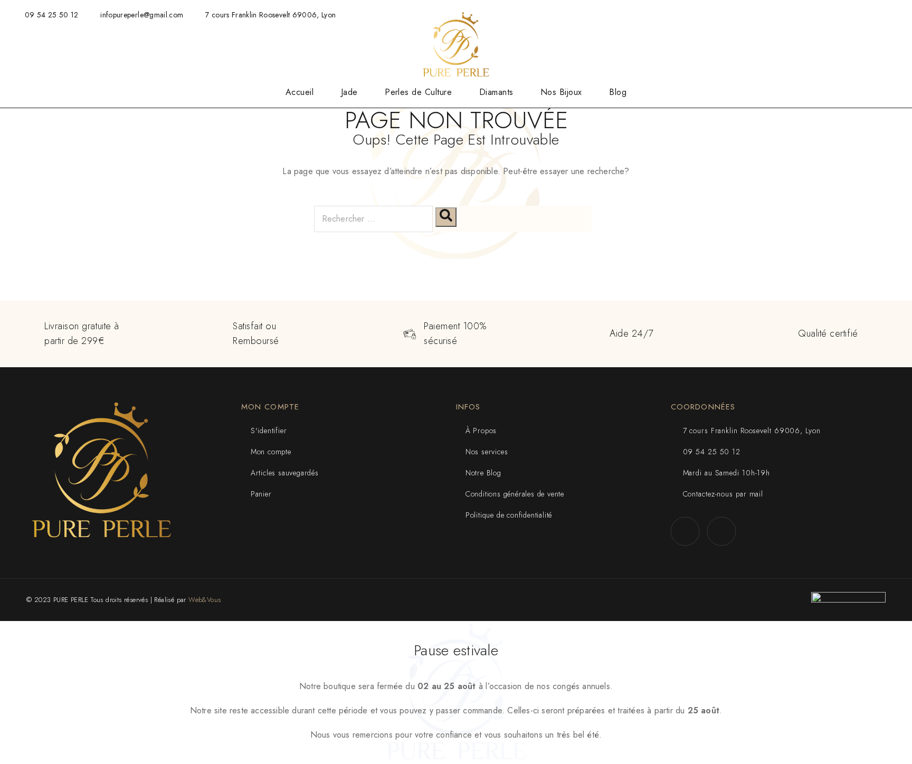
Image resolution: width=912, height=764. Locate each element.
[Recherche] (829, 45)
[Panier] (891, 46)
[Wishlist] (870, 46)
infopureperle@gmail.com (141, 14)
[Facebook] (685, 531)
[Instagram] (721, 531)
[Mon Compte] (849, 45)
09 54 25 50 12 (52, 14)
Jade (349, 92)
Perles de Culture (418, 92)
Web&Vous (204, 600)
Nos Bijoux (561, 92)
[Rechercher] (446, 217)
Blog (617, 92)
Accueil (300, 92)
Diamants (496, 92)
